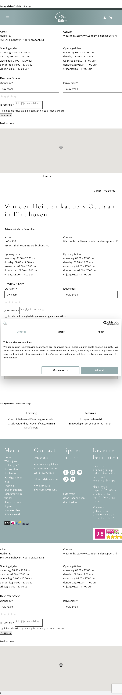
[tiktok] (66, 479)
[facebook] (66, 472)
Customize (58, 370)
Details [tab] (61, 331)
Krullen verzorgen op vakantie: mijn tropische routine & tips (104, 473)
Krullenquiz (11, 473)
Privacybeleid (22, 110)
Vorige (97, 190)
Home (45, 176)
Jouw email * (70, 83)
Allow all (99, 370)
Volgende (109, 190)
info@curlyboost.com (46, 479)
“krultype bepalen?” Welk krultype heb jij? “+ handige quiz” (105, 494)
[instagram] (72, 472)
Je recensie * (7, 104)
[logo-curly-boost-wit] (61, 13)
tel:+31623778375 (44, 472)
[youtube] (72, 479)
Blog (7, 481)
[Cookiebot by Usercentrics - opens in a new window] (106, 323)
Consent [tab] (21, 331)
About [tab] (101, 331)
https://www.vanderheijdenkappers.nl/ (95, 35)
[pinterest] (79, 472)
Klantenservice (12, 502)
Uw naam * (6, 83)
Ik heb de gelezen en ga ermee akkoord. (34, 110)
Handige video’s (13, 477)
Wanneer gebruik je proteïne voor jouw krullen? (103, 513)
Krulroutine (11, 469)
